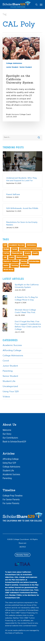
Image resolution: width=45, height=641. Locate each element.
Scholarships (34, 261)
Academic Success (16, 245)
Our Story (7, 434)
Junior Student (12, 67)
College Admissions (14, 63)
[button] (41, 4)
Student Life (9, 381)
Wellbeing (25, 265)
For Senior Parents (11, 499)
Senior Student (26, 67)
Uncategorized (10, 387)
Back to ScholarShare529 (14, 442)
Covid (6, 361)
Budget (6, 249)
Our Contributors (10, 438)
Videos (6, 397)
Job (4, 257)
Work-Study (8, 270)
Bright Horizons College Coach (18, 114)
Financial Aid (17, 253)
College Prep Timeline (12, 496)
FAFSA (6, 253)
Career (14, 249)
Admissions (31, 245)
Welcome (7, 430)
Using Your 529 (11, 392)
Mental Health (22, 257)
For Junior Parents (11, 503)
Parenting (8, 371)
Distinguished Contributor (30, 249)
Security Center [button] (22, 555)
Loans (11, 257)
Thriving (14, 265)
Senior (6, 265)
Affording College (12, 351)
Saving (24, 261)
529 (5, 245)
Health (35, 253)
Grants (27, 253)
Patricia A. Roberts (11, 261)
